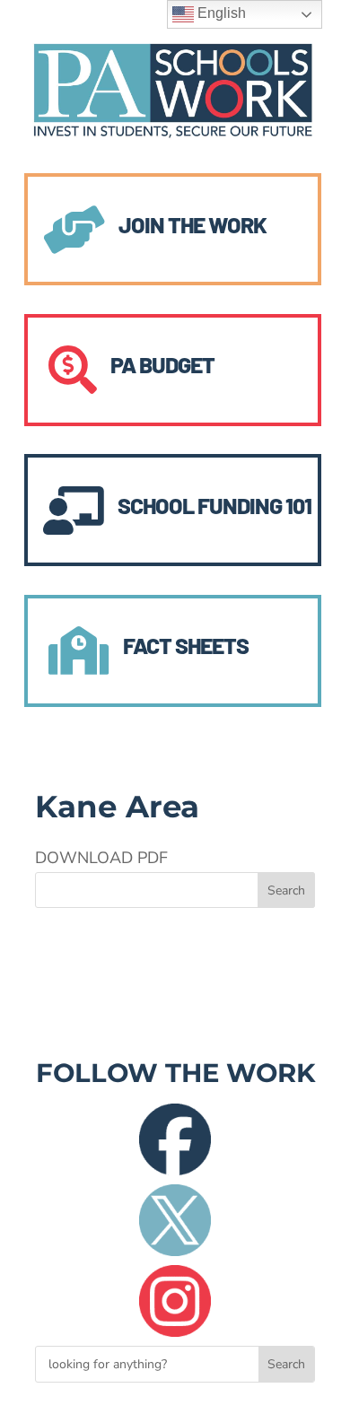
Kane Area (117, 806)
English (220, 13)
